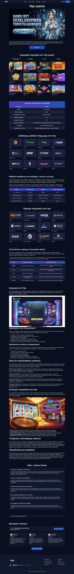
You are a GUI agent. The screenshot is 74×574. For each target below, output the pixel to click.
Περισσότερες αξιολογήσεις (37, 548)
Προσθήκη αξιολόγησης (58, 528)
